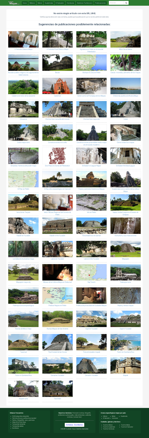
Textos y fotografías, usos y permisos (23, 420)
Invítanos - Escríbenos (74, 425)
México (32, 3)
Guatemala (49, 3)
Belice (40, 3)
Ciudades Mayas (71, 429)
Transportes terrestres (18, 424)
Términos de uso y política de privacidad (24, 418)
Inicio (25, 3)
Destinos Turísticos (84, 3)
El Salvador (60, 3)
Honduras (70, 3)
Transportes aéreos (18, 426)
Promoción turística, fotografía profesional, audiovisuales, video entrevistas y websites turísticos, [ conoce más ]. (74, 415)
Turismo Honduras (108, 429)
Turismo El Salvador (127, 427)
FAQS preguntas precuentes (20, 416)
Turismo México (108, 425)
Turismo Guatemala (109, 427)
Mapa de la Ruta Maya (19, 422)
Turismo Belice (125, 425)
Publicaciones (100, 3)
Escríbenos (15, 428)
